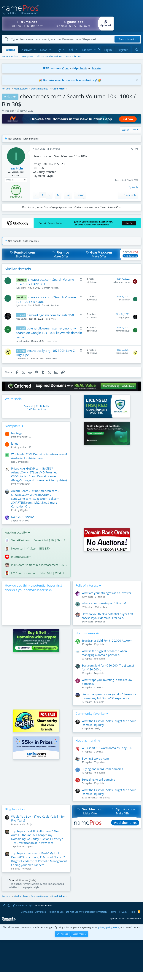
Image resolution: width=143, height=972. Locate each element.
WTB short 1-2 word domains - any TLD (107, 748)
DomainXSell (22, 358)
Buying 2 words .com (95, 758)
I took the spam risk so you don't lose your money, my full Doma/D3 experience (109, 696)
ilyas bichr (9, 110)
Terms (112, 911)
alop (26, 520)
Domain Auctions (51, 287)
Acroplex (28, 846)
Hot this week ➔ (87, 633)
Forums (10, 50)
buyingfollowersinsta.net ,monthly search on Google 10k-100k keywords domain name (49, 332)
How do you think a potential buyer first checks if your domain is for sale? (33, 587)
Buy (58, 50)
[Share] (131, 149)
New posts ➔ (14, 426)
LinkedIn (44, 406)
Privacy (123, 911)
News (43, 50)
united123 (25, 436)
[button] (34, 49)
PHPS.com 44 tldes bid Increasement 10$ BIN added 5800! (39, 565)
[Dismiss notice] (136, 80)
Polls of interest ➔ (88, 585)
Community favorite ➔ (91, 713)
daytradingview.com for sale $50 (50, 315)
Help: (75, 68)
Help (132, 911)
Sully (97, 728)
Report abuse (56, 911)
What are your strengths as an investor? (107, 593)
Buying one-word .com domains (102, 769)
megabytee (22, 318)
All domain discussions (49, 56)
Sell (71, 50)
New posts (27, 56)
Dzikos (24, 461)
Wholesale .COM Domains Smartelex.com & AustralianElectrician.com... (39, 456)
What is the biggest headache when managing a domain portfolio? (104, 653)
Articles (42, 409)
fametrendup (22, 340)
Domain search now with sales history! (70, 80)
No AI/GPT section (22, 517)
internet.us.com (21, 556)
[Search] (136, 49)
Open (65, 68)
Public (83, 68)
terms (116, 927)
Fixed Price (50, 318)
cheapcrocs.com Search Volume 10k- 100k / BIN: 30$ (45, 281)
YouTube (31, 409)
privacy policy (105, 927)
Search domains (127, 39)
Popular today (10, 56)
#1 (136, 148)
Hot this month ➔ (88, 740)
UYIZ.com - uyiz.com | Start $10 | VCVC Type (39, 573)
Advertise (40, 911)
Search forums (74, 56)
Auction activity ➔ (17, 532)
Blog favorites (15, 809)
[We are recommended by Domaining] (9, 920)
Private (96, 68)
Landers (87, 50)
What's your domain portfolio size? (104, 603)
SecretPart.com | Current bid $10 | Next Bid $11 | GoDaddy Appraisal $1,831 (39, 540)
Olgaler (24, 510)
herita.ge (16, 433)
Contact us (27, 911)
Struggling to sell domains (98, 779)
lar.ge (14, 443)
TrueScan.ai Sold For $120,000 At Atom (107, 640)
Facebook (29, 406)
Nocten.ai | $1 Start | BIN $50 (30, 548)
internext (25, 484)
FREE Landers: (51, 68)
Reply (135, 187)
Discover (26, 50)
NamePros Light (24, 905)
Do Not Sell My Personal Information (86, 911)
